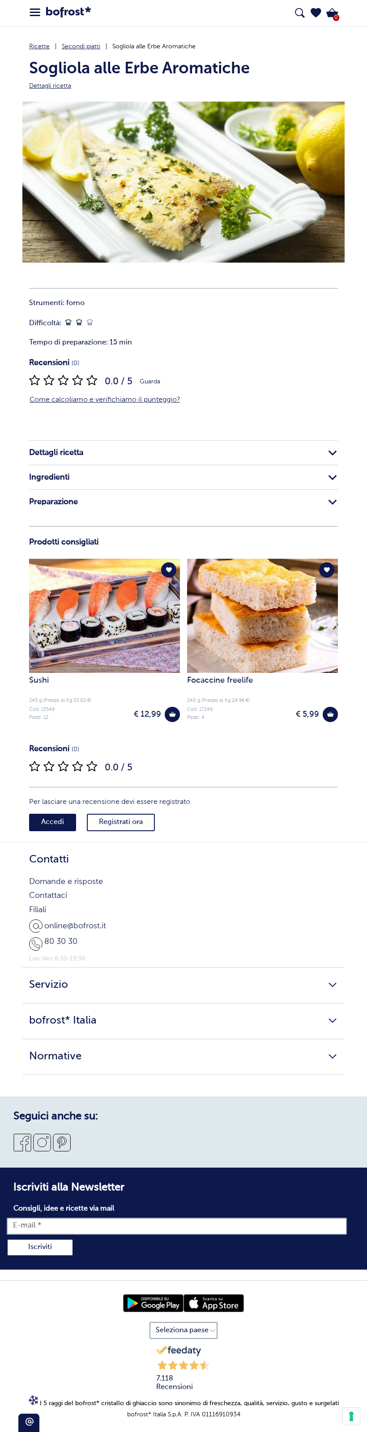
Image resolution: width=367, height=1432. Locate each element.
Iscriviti (40, 1247)
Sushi (39, 680)
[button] (315, 13)
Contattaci (48, 896)
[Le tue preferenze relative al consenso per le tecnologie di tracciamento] (351, 1416)
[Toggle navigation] (35, 12)
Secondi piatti (81, 46)
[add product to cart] (172, 714)
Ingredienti (49, 477)
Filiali (37, 910)
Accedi (52, 822)
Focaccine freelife (220, 680)
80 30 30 (60, 942)
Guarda (150, 381)
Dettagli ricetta (56, 453)
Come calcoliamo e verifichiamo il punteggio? (105, 400)
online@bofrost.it (75, 926)
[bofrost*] (68, 13)
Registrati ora (121, 822)
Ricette (39, 46)
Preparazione (53, 502)
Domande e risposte (66, 882)
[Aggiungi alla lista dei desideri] (168, 570)
